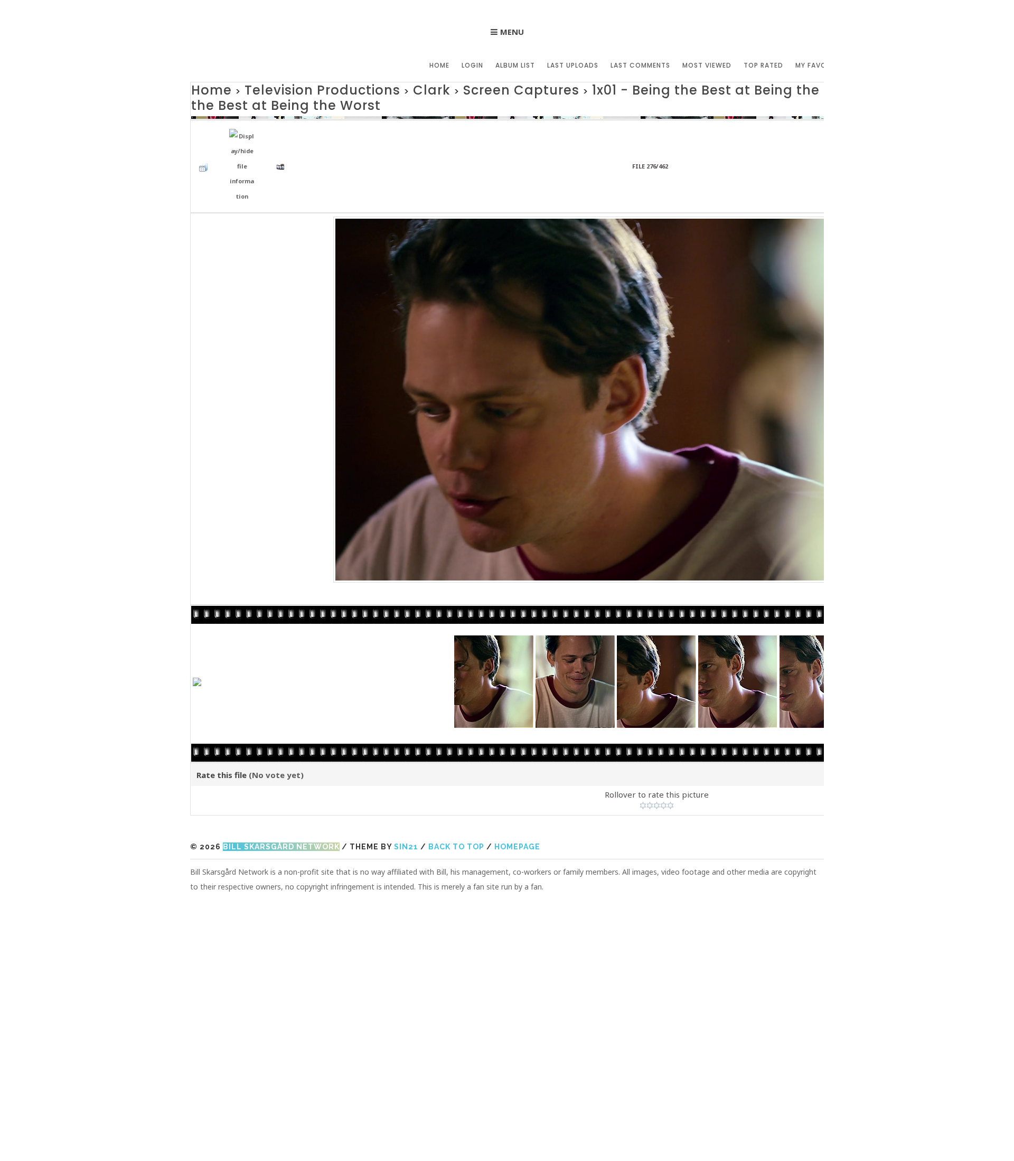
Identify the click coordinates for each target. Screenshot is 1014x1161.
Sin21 (406, 813)
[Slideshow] (283, 138)
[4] (663, 771)
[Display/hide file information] (244, 139)
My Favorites (820, 65)
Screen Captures (449, 88)
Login (472, 65)
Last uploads (572, 65)
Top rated (763, 65)
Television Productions (293, 88)
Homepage (517, 813)
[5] (670, 771)
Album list (515, 65)
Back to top (456, 813)
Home (439, 65)
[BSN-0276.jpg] (656, 364)
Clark (378, 88)
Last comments (640, 65)
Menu (512, 31)
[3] (656, 771)
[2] (649, 771)
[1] (643, 771)
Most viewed (706, 65)
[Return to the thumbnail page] (206, 138)
